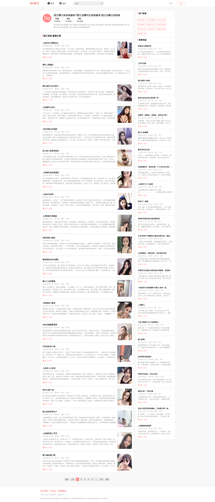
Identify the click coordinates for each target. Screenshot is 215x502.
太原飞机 (151, 29)
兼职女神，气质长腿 (145, 391)
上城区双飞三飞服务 (145, 184)
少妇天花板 (142, 63)
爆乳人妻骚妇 (48, 64)
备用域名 (62, 490)
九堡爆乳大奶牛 (49, 107)
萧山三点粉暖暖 (49, 281)
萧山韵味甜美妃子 (50, 411)
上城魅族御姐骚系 (144, 425)
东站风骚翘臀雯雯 (50, 324)
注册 (181, 3)
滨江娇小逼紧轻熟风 (51, 150)
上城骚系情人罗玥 (50, 433)
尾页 (107, 479)
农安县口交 (142, 29)
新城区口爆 (142, 33)
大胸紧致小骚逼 (49, 303)
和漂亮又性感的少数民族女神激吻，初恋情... (154, 270)
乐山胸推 (141, 24)
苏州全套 (141, 20)
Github (53, 490)
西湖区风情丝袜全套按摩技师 (149, 218)
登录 (171, 3)
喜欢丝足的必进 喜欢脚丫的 (148, 97)
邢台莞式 (162, 20)
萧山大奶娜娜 (143, 132)
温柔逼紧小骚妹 (49, 237)
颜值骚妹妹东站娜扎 (51, 259)
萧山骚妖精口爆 (49, 455)
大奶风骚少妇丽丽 (50, 129)
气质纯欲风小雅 (49, 346)
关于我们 (44, 490)
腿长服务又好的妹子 (51, 86)
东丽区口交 (151, 24)
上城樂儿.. (142, 305)
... (96, 479)
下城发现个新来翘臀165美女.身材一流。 (153, 287)
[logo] (37, 3)
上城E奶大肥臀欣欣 (50, 43)
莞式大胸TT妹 (48, 389)
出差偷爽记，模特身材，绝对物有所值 (152, 253)
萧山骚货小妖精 (144, 80)
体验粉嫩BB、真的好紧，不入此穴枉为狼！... (155, 167)
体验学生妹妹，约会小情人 (148, 374)
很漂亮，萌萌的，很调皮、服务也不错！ (153, 115)
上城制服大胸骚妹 (50, 216)
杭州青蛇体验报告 (144, 356)
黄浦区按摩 (161, 24)
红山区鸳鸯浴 (151, 20)
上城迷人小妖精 (49, 368)
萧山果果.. (142, 339)
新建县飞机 (161, 29)
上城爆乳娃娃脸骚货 (51, 172)
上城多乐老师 (48, 194)
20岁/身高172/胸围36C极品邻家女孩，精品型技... (155, 236)
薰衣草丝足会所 (144, 149)
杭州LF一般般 (143, 201)
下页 (101, 479)
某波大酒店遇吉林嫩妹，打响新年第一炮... (154, 408)
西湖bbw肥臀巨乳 (144, 46)
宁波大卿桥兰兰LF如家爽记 (148, 322)
